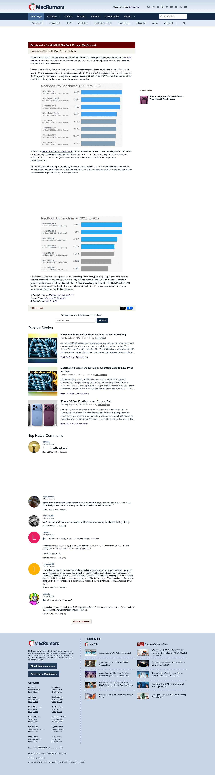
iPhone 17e (141, 23)
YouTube (94, 644)
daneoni (46, 442)
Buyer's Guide (112, 16)
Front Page (36, 16)
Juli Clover (32, 697)
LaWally (46, 532)
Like (56, 452)
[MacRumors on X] (162, 6)
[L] (34, 543)
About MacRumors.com (43, 666)
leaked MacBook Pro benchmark (57, 151)
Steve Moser (33, 737)
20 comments (82, 424)
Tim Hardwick (100, 338)
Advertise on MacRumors (44, 674)
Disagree (63, 452)
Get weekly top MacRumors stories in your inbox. (81, 315)
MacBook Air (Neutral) (55, 298)
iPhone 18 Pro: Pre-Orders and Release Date (86, 401)
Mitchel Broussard (35, 707)
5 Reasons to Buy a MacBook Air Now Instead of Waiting (93, 334)
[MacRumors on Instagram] (153, 6)
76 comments (82, 357)
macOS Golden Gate (103, 23)
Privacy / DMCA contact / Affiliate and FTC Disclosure (47, 753)
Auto (73, 762)
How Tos (81, 16)
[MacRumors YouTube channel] (171, 6)
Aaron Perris (56, 737)
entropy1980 (48, 516)
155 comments (82, 394)
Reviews (95, 16)
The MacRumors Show (156, 644)
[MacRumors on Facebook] (157, 6)
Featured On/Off (35, 762)
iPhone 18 (168, 23)
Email (30, 692)
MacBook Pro (68, 295)
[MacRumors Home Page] (46, 7)
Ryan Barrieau (57, 727)
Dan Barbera (33, 727)
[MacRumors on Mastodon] (166, 6)
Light (77, 762)
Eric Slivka (71, 51)
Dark (82, 762)
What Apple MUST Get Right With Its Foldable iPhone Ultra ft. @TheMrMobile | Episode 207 (169, 653)
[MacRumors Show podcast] (148, 6)
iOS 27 (69, 23)
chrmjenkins (48, 497)
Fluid (60, 762)
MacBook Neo (124, 23)
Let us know (134, 7)
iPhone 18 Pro (37, 23)
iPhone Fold (54, 23)
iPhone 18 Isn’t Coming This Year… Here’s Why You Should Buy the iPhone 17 (116, 685)
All (185, 23)
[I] (34, 574)
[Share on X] (123, 308)
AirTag (155, 23)
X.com (35, 692)
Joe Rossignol (101, 375)
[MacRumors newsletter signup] (185, 6)
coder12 (46, 594)
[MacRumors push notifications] (176, 6)
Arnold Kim (32, 687)
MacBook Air (54, 295)
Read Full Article (67, 357)
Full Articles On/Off (49, 762)
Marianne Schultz (58, 717)
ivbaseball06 (48, 564)
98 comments (37, 308)
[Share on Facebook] (130, 308)
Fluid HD (66, 762)
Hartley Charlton (34, 717)
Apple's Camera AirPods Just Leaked (115, 653)
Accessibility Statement (36, 758)
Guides (68, 16)
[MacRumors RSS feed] (180, 6)
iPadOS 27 (82, 23)
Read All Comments (81, 621)
